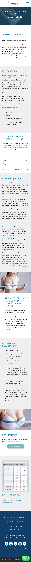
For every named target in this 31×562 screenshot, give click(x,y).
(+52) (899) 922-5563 (15, 526)
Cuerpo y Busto (8, 11)
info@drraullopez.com (15, 529)
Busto (16, 11)
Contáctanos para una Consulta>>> (11, 501)
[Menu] (26, 3)
